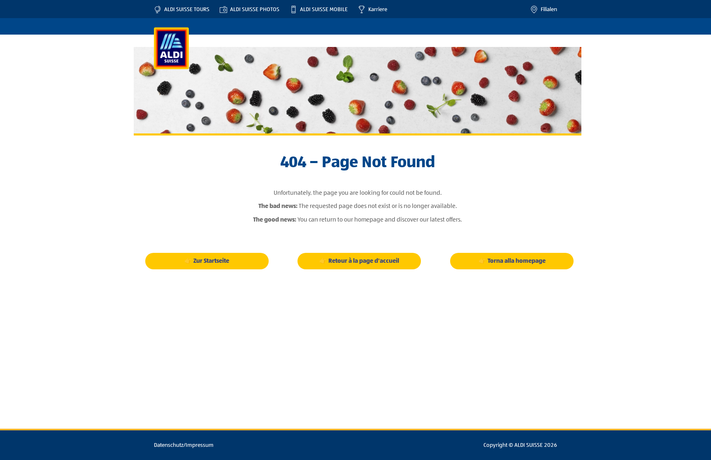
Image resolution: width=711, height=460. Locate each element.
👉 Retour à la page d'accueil (359, 261)
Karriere (376, 9)
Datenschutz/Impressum (184, 445)
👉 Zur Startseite (206, 261)
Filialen (547, 9)
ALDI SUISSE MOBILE (322, 9)
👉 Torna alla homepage (512, 261)
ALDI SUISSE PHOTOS (253, 9)
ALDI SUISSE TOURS (185, 9)
